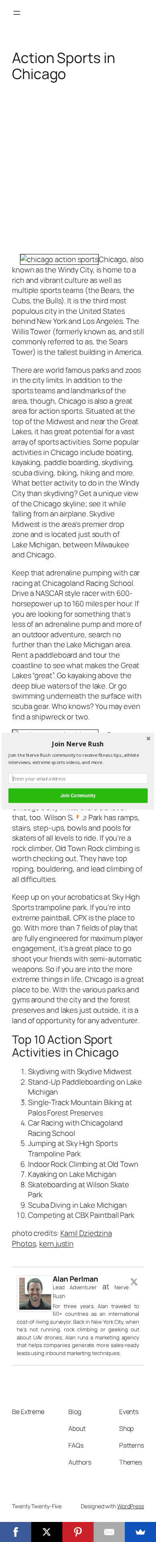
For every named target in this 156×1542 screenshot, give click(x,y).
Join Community (78, 795)
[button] (78, 743)
